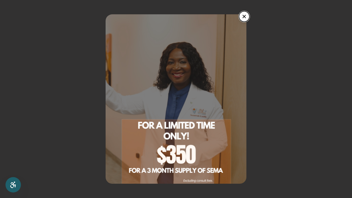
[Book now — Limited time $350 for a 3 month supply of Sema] (176, 99)
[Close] (244, 16)
